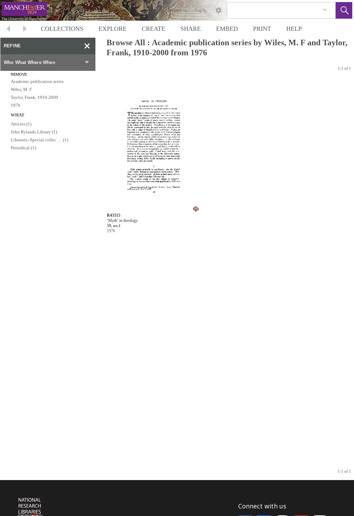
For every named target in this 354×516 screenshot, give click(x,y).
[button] (344, 10)
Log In (200, 10)
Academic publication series (37, 81)
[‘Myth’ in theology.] (153, 146)
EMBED (227, 28)
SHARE (190, 28)
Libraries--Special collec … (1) (39, 139)
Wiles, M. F (21, 89)
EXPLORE (113, 28)
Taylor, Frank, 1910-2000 (34, 97)
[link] (324, 10)
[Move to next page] (25, 29)
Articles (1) (21, 123)
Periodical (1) (23, 147)
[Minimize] (87, 46)
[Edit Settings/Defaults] (218, 10)
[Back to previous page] (8, 29)
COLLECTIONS (62, 28)
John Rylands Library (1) (34, 131)
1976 (15, 105)
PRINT (262, 28)
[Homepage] (130, 10)
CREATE (153, 28)
